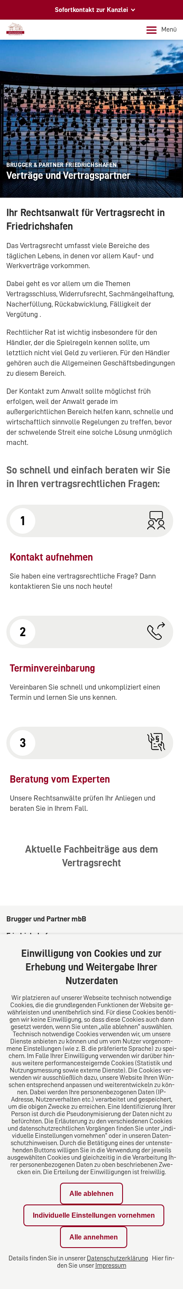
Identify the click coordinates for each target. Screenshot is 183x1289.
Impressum (110, 1265)
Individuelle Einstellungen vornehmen (94, 1215)
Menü (169, 29)
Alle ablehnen (91, 1193)
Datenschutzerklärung (117, 1258)
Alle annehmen (93, 1237)
